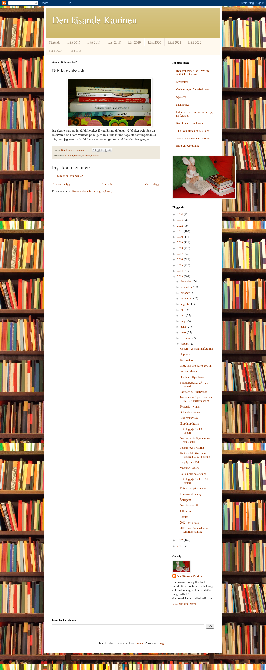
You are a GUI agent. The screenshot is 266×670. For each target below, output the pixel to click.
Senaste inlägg (61, 184)
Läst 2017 (94, 42)
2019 (180, 242)
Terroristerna (187, 360)
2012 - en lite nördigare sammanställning (194, 529)
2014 (180, 271)
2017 (180, 254)
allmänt (69, 155)
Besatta (184, 517)
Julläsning (185, 511)
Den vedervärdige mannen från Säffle (195, 440)
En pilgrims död (189, 462)
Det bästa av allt (189, 505)
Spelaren (181, 97)
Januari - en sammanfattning (192, 138)
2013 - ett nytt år (190, 522)
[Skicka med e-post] (94, 150)
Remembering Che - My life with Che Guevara (192, 72)
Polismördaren (188, 371)
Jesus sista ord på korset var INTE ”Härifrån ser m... (196, 399)
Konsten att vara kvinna (190, 123)
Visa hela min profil (184, 604)
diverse (86, 155)
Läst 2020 (154, 42)
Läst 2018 (114, 42)
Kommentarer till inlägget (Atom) (92, 191)
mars (184, 332)
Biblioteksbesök (189, 418)
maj (183, 321)
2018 (180, 248)
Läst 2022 (194, 42)
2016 (180, 259)
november (187, 287)
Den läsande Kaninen (94, 19)
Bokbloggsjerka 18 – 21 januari (194, 431)
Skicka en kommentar (70, 176)
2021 (180, 231)
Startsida (54, 42)
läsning (95, 155)
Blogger (162, 643)
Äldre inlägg (151, 184)
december (187, 281)
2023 (180, 220)
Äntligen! (185, 500)
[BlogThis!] (98, 150)
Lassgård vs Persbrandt (193, 392)
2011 (180, 546)
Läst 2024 (76, 50)
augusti (185, 304)
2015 (180, 265)
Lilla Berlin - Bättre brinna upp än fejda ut (194, 113)
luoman (139, 643)
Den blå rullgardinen (192, 377)
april (184, 326)
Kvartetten (182, 82)
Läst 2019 (134, 42)
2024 (180, 214)
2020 (180, 237)
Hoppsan (185, 354)
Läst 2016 (73, 42)
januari (185, 343)
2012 (180, 540)
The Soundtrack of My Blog (192, 131)
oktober (185, 293)
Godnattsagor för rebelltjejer (193, 89)
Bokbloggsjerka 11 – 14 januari (194, 481)
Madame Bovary (189, 468)
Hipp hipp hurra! (190, 423)
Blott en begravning (188, 146)
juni (183, 315)
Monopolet (182, 104)
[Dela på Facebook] (106, 150)
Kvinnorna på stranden (193, 488)
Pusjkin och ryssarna (192, 447)
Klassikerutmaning (191, 494)
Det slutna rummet (191, 412)
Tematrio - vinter (190, 406)
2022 (180, 225)
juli (183, 310)
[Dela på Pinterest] (110, 150)
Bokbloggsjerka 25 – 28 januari (194, 384)
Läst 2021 (174, 42)
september (187, 298)
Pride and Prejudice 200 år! (196, 365)
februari (186, 338)
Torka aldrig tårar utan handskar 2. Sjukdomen (195, 455)
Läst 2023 (55, 50)
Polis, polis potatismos (193, 474)
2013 (180, 276)
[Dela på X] (102, 150)
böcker (77, 155)
